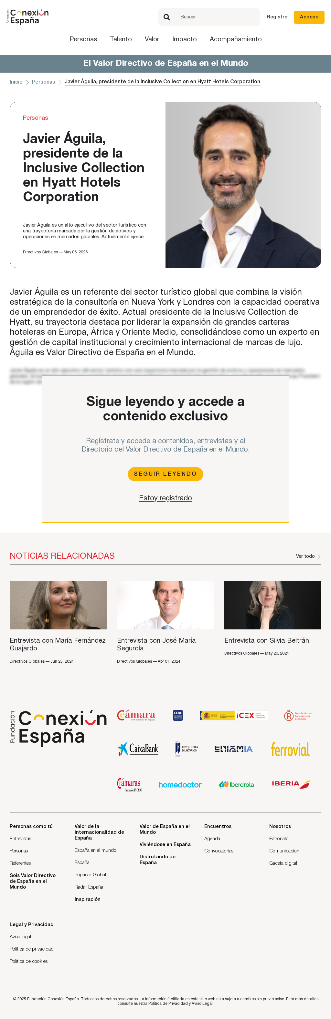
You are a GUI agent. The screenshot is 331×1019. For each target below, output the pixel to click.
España (82, 863)
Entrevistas (20, 839)
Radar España (89, 887)
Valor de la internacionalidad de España (99, 832)
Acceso (309, 17)
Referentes (20, 863)
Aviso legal (20, 937)
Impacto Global (90, 875)
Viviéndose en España (165, 844)
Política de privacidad (32, 949)
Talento (121, 40)
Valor (152, 40)
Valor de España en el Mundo (165, 829)
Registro (277, 17)
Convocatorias (218, 851)
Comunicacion (284, 851)
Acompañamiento (236, 40)
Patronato (279, 839)
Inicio (16, 82)
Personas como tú (31, 826)
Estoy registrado (165, 498)
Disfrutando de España (158, 860)
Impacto (184, 40)
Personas (83, 40)
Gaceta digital (283, 863)
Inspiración (88, 899)
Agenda (212, 839)
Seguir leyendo (165, 474)
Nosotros (280, 826)
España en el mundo (95, 850)
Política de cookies (29, 961)
